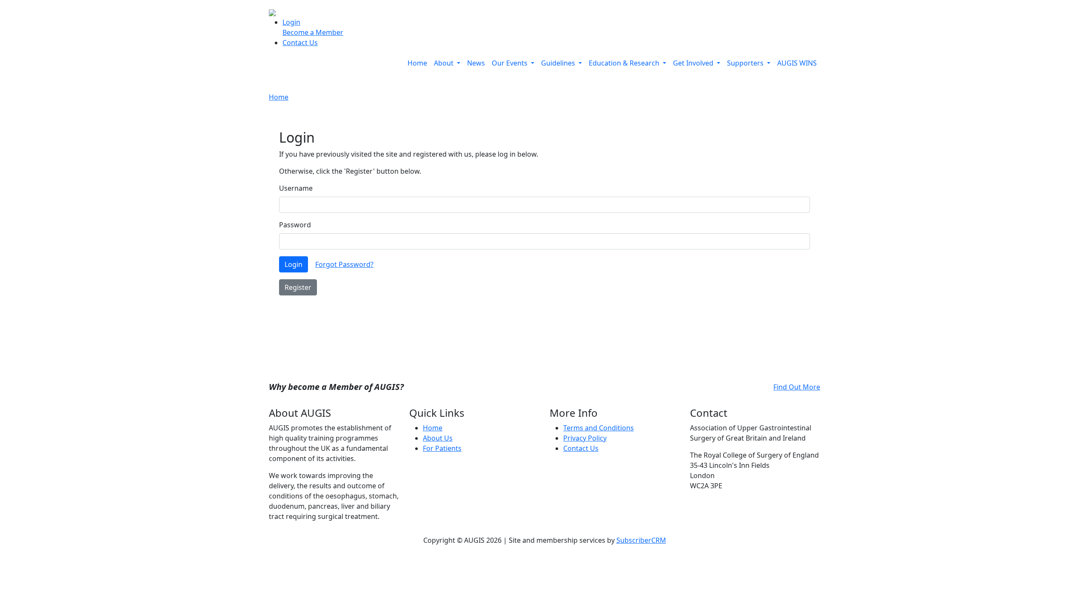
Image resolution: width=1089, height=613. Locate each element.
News (476, 63)
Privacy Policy (585, 438)
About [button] (444, 63)
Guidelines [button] (559, 63)
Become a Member (312, 32)
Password (295, 224)
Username (296, 188)
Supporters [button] (746, 63)
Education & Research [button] (625, 63)
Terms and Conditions (598, 428)
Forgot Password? (344, 264)
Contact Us (300, 42)
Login (291, 22)
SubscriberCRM (641, 540)
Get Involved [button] (694, 63)
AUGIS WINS (797, 63)
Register (298, 287)
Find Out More (796, 387)
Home (417, 63)
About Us (438, 438)
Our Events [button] (510, 63)
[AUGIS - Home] (272, 12)
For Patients (442, 448)
